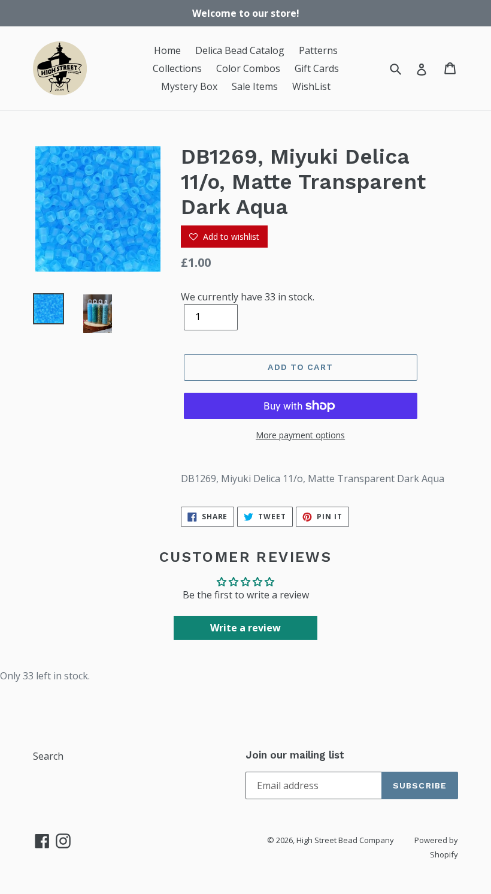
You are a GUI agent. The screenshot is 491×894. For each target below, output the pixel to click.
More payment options (300, 435)
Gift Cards (317, 68)
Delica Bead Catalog (239, 50)
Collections (177, 68)
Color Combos (248, 68)
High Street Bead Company (345, 840)
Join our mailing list (295, 755)
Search (48, 756)
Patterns (318, 50)
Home (167, 50)
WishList (311, 86)
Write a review (245, 627)
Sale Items (255, 86)
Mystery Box (189, 86)
